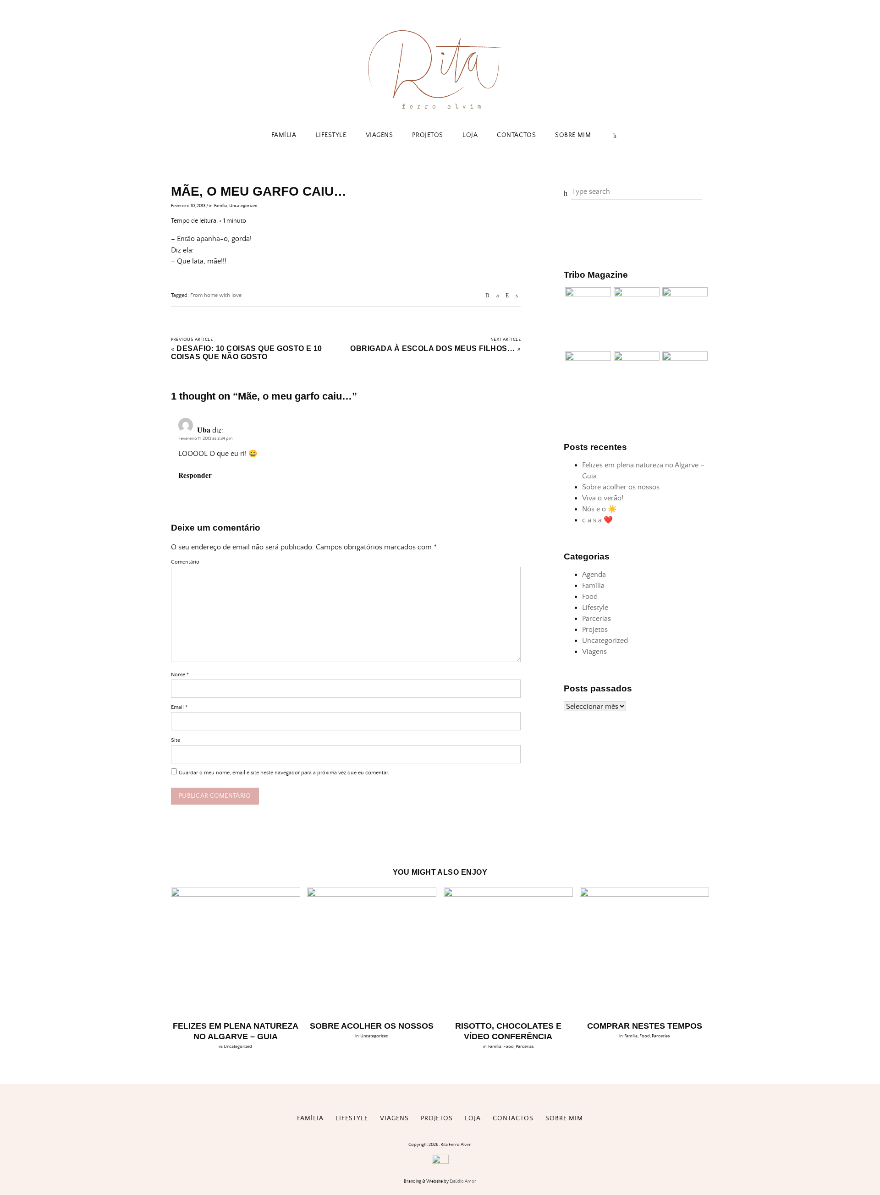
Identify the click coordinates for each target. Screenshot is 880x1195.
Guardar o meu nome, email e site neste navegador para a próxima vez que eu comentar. (284, 773)
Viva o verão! (602, 498)
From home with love (216, 295)
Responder (195, 475)
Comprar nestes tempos (644, 1026)
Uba (203, 429)
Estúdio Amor (463, 1181)
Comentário (185, 562)
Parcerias (596, 618)
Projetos (427, 135)
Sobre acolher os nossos (621, 487)
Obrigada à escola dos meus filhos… (432, 348)
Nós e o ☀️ (599, 509)
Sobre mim (573, 135)
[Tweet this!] (517, 296)
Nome (180, 675)
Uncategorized (243, 205)
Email (179, 707)
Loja (470, 135)
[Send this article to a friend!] (487, 296)
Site (175, 740)
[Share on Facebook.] (497, 296)
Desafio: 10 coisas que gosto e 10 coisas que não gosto (246, 353)
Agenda (594, 574)
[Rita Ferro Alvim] (440, 110)
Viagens (379, 135)
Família (284, 135)
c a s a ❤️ (597, 520)
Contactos (516, 135)
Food (590, 596)
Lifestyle (331, 135)
